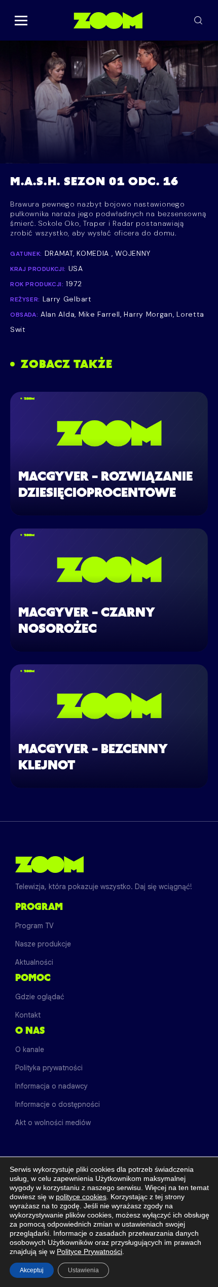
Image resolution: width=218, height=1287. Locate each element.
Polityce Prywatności (89, 1251)
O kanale (29, 1049)
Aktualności (34, 962)
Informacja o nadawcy (51, 1086)
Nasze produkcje (43, 944)
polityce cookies (81, 1197)
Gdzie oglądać (39, 996)
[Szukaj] (198, 20)
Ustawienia (83, 1270)
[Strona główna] (108, 20)
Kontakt (28, 1015)
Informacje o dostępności (57, 1104)
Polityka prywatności (49, 1067)
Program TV (34, 925)
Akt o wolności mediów (53, 1122)
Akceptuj (32, 1270)
